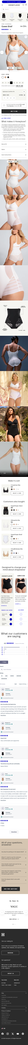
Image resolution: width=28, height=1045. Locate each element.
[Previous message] (3, 2)
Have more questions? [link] (10, 889)
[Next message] (24, 2)
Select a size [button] (17, 493)
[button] (14, 647)
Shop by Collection (6, 1003)
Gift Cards (4, 1005)
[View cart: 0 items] (26, 4)
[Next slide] (26, 52)
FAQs (15, 985)
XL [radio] (17, 68)
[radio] (2, 77)
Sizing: (21, 95)
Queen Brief (8, 695)
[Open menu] (2, 5)
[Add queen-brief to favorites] (26, 36)
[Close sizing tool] (24, 91)
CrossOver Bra (15, 486)
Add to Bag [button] (14, 111)
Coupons (3, 995)
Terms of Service (5, 1015)
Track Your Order (6, 985)
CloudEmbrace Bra (16, 549)
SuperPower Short (17, 506)
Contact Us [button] (11, 973)
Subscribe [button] (10, 952)
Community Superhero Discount (9, 997)
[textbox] (14, 669)
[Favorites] (23, 4)
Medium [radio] (10, 68)
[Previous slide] (2, 52)
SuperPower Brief (16, 535)
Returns (3, 983)
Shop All (3, 999)
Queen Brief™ (9, 754)
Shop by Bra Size (5, 1001)
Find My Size (19, 85)
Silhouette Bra (15, 521)
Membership (17, 983)
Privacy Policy (5, 1013)
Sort (16, 684)
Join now (19, 1)
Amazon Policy (5, 1017)
